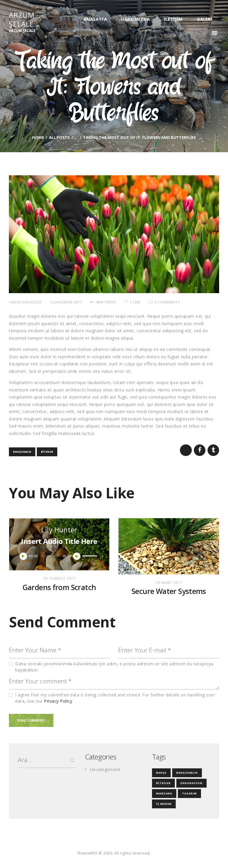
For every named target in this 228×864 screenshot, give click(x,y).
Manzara (164, 793)
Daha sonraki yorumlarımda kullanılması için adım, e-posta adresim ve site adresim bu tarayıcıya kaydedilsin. (114, 667)
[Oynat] (23, 556)
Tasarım (189, 793)
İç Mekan (164, 804)
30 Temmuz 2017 (59, 578)
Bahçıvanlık (22, 452)
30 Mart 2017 (169, 582)
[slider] (90, 555)
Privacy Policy (58, 701)
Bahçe (161, 773)
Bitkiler (47, 452)
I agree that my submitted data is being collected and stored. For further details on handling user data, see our (115, 698)
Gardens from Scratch (59, 587)
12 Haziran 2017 (66, 302)
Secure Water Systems (169, 591)
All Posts (59, 137)
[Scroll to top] (217, 853)
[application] (59, 556)
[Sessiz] (76, 556)
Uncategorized (25, 302)
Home (38, 137)
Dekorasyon (191, 783)
